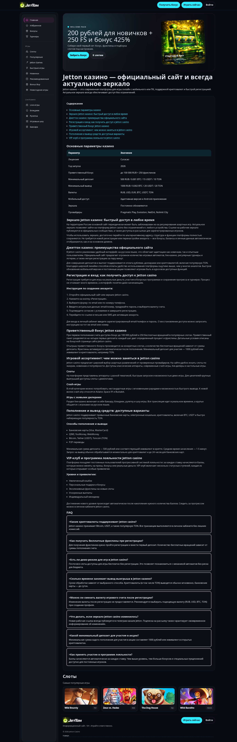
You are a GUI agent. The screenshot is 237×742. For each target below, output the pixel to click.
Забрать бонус (78, 55)
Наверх (66, 735)
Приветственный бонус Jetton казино (89, 125)
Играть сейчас (192, 4)
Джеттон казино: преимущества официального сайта (98, 117)
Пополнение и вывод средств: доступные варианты (96, 133)
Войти (209, 4)
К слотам (98, 55)
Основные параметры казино (85, 109)
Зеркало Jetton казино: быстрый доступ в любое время (98, 113)
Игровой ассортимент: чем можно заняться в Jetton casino (100, 129)
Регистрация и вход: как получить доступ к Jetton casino (99, 122)
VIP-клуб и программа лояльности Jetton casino (94, 137)
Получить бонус (168, 4)
